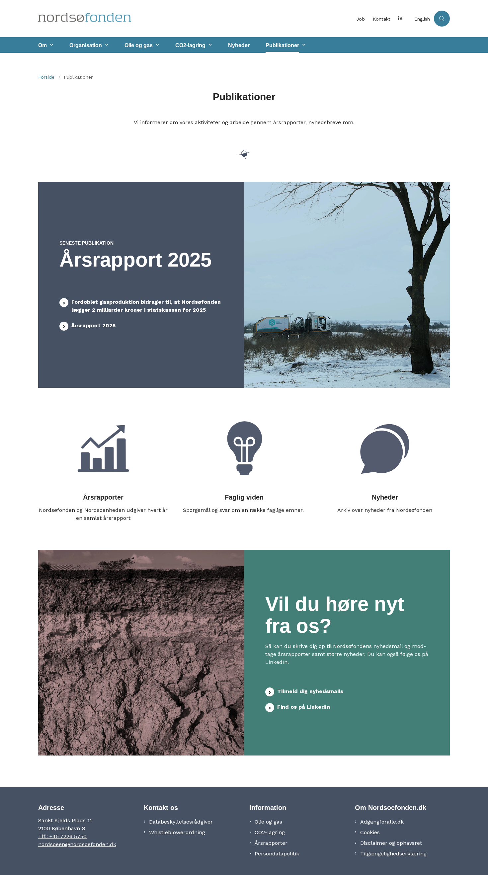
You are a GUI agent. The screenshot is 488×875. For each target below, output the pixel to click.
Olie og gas (138, 45)
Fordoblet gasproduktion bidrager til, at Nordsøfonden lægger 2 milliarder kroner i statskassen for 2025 (146, 306)
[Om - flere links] (50, 45)
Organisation (85, 45)
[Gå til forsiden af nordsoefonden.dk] (195, 18)
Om (42, 45)
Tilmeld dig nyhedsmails (310, 691)
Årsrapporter (103, 497)
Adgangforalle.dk (382, 822)
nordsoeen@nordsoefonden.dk (77, 844)
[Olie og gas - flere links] (156, 45)
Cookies (370, 832)
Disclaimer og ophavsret (391, 843)
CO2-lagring (190, 45)
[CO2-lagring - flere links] (209, 45)
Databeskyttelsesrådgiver (181, 822)
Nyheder (239, 45)
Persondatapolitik (277, 853)
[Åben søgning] (442, 19)
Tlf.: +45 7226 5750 (62, 836)
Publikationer (282, 45)
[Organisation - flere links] (106, 45)
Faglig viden (244, 497)
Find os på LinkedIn (303, 707)
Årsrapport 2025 (93, 325)
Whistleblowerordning (177, 832)
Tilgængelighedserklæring (393, 853)
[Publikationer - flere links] (303, 45)
